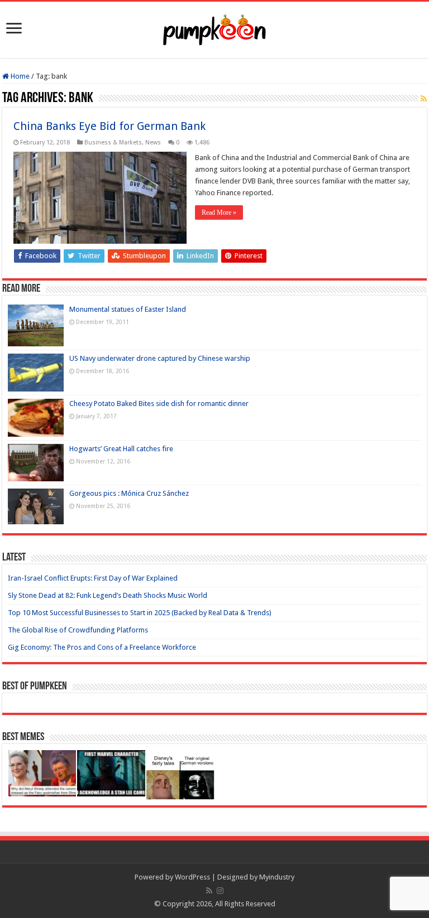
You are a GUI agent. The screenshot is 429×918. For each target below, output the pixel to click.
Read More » (219, 212)
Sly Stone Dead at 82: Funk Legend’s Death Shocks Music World (107, 595)
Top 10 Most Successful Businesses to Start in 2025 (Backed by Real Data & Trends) (139, 612)
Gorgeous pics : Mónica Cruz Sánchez (129, 493)
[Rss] (209, 890)
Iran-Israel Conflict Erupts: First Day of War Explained (93, 578)
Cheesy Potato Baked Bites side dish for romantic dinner (159, 403)
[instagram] (220, 890)
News (153, 142)
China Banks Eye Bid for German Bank (109, 126)
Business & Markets (113, 142)
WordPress (192, 877)
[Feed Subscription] (424, 98)
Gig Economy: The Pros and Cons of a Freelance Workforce (102, 647)
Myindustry (276, 877)
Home (19, 76)
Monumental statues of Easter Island (127, 309)
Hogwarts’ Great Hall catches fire (121, 448)
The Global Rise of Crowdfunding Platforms (78, 630)
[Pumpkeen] (214, 28)
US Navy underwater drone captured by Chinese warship (159, 358)
